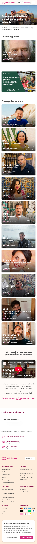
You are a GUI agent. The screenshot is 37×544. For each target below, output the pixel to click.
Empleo (4, 472)
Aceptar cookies (26, 537)
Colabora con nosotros (8, 482)
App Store (23, 489)
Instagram (4, 511)
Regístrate (26, 2)
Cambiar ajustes (11, 537)
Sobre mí (29, 59)
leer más (16, 29)
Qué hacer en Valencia (11, 419)
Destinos (4, 477)
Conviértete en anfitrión (8, 501)
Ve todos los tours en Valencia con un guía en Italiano (18, 398)
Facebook (4, 508)
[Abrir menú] (33, 2)
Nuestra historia (6, 469)
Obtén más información (11, 89)
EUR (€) (28, 458)
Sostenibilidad (6, 474)
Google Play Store (25, 492)
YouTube (4, 513)
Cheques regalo (6, 480)
